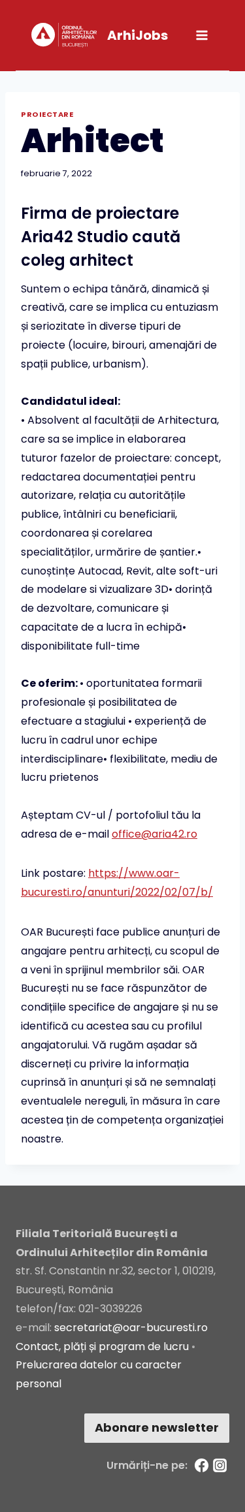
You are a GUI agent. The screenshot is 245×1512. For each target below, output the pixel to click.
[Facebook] (202, 1465)
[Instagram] (220, 1465)
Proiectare (47, 114)
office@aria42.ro (154, 834)
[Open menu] (201, 35)
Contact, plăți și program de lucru (102, 1346)
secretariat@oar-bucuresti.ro (131, 1327)
